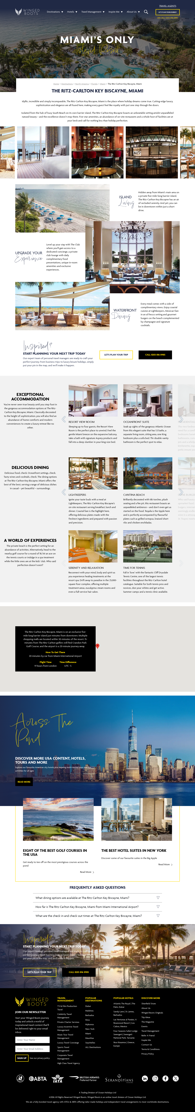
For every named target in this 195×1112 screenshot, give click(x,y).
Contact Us (146, 1044)
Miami (102, 83)
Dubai (88, 1006)
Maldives (89, 1010)
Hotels (70, 11)
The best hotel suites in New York (133, 850)
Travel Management (91, 11)
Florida (94, 83)
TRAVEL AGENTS (167, 5)
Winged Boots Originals (152, 1012)
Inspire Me (114, 11)
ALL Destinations (93, 1047)
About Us (132, 11)
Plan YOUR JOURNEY (168, 12)
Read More (24, 781)
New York (89, 1029)
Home (56, 83)
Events (144, 1026)
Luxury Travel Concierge (68, 1042)
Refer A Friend (148, 1035)
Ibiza (87, 1019)
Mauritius (89, 1038)
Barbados (89, 1015)
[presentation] (2, 155)
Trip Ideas (145, 1017)
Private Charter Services (68, 1022)
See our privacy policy (40, 1058)
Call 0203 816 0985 (155, 354)
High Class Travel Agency (68, 1063)
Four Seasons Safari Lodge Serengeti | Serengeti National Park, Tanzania (125, 1034)
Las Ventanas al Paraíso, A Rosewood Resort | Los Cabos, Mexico (125, 1023)
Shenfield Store (148, 1003)
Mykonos (89, 1024)
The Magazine (147, 1021)
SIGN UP (22, 1058)
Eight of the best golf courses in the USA (55, 852)
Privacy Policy (147, 1053)
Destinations (53, 11)
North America (82, 83)
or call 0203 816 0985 (167, 18)
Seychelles (90, 1042)
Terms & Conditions (150, 1049)
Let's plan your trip (116, 354)
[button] (61, 12)
